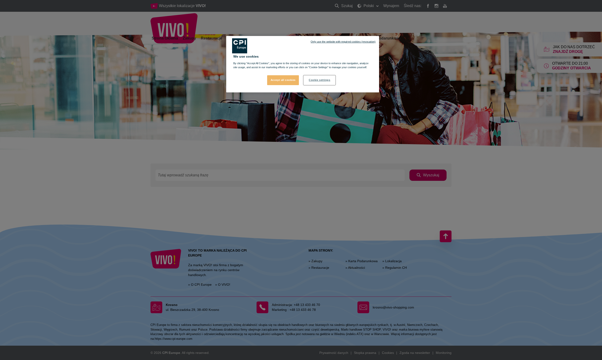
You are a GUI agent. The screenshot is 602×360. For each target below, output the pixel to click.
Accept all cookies (283, 80)
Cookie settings (319, 80)
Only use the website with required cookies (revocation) (343, 41)
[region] (302, 64)
